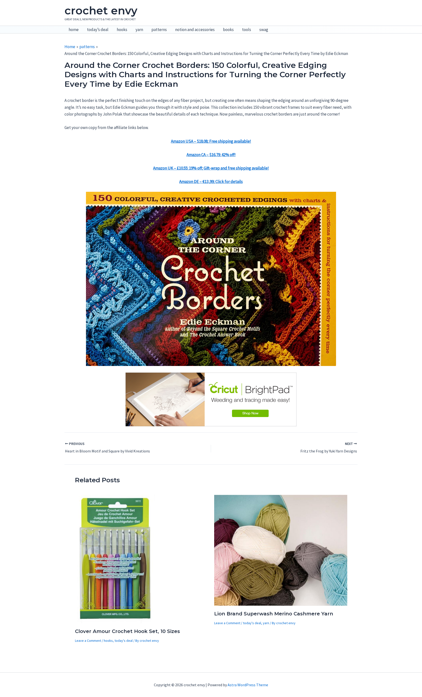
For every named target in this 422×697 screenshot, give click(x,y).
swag (263, 29)
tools (246, 29)
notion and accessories (195, 29)
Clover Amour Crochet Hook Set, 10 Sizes (127, 631)
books (228, 29)
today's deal (124, 640)
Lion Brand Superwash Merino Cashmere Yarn (273, 614)
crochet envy (100, 10)
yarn (139, 29)
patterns (159, 29)
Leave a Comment (88, 640)
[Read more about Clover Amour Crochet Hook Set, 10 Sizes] (115, 558)
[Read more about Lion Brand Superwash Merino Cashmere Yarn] (280, 549)
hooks (122, 29)
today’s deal (97, 29)
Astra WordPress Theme (248, 684)
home (74, 29)
